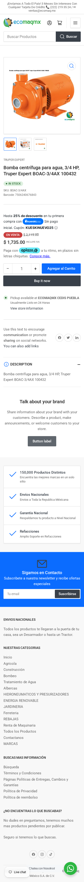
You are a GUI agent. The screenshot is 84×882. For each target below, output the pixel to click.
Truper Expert (14, 160)
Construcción (14, 670)
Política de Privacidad (20, 791)
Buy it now (42, 281)
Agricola (10, 664)
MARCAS (11, 744)
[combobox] (42, 36)
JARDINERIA (13, 707)
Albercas (10, 688)
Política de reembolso (21, 797)
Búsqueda (11, 767)
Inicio (8, 657)
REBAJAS (11, 719)
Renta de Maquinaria (19, 725)
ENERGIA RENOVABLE (21, 701)
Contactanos (14, 738)
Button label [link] (42, 441)
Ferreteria (11, 713)
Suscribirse (67, 594)
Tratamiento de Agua (20, 682)
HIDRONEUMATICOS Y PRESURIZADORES (36, 694)
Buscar (71, 36)
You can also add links (21, 346)
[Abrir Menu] (75, 23)
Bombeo (10, 676)
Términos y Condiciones (22, 773)
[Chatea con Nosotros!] (70, 868)
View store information (26, 308)
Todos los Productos (20, 731)
